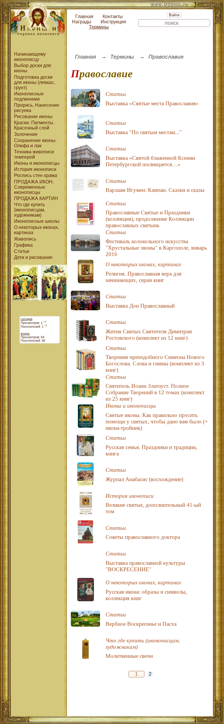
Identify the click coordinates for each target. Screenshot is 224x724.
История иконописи (35, 169)
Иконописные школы (37, 221)
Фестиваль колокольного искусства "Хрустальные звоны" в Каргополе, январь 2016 (156, 247)
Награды (81, 21)
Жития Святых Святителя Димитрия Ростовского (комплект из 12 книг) (149, 334)
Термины (99, 26)
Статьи (21, 251)
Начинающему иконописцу (30, 57)
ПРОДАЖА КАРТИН (36, 198)
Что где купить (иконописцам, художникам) (29, 210)
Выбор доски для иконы (32, 68)
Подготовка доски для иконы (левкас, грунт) (34, 82)
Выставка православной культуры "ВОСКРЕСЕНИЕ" (145, 566)
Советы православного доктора (143, 537)
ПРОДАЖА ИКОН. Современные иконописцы (34, 187)
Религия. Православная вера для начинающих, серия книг (143, 277)
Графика (23, 245)
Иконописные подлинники (29, 96)
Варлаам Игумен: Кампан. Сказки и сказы (155, 190)
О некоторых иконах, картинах (36, 230)
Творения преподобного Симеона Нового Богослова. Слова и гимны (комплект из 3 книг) (155, 363)
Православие (166, 57)
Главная (84, 16)
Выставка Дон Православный (140, 306)
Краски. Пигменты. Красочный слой (34, 125)
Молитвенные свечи (129, 656)
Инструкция (113, 21)
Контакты (113, 16)
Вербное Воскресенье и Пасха (141, 624)
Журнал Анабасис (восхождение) (144, 479)
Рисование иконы (33, 116)
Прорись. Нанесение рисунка (36, 108)
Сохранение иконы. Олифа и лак (35, 143)
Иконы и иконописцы (37, 163)
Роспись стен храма (35, 175)
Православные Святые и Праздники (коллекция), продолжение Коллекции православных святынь (150, 218)
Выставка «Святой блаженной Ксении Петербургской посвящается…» (150, 161)
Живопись (25, 238)
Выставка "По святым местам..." (144, 132)
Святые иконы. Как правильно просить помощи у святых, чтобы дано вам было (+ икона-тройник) (157, 421)
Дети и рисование (33, 257)
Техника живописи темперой (34, 154)
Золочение (26, 134)
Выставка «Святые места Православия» (152, 103)
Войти (174, 15)
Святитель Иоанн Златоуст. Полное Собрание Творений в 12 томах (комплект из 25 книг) (155, 392)
